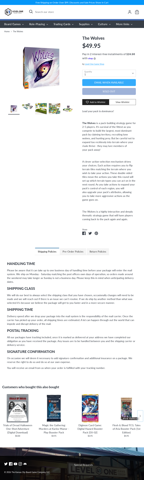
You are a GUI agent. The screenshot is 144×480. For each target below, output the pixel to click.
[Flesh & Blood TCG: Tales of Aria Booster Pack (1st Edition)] (126, 408)
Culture (103, 24)
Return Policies (98, 251)
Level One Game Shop (94, 64)
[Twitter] (6, 464)
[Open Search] (31, 11)
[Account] (129, 12)
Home (7, 31)
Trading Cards (62, 24)
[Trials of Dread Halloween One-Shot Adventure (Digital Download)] (17, 408)
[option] (41, 69)
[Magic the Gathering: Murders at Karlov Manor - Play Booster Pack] (54, 408)
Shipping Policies (47, 251)
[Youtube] (15, 464)
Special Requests (83, 464)
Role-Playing (37, 24)
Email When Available (109, 82)
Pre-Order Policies (73, 251)
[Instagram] (20, 464)
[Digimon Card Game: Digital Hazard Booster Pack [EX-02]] (90, 408)
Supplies (84, 24)
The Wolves (18, 31)
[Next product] (140, 416)
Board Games (12, 24)
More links (123, 24)
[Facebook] (10, 464)
